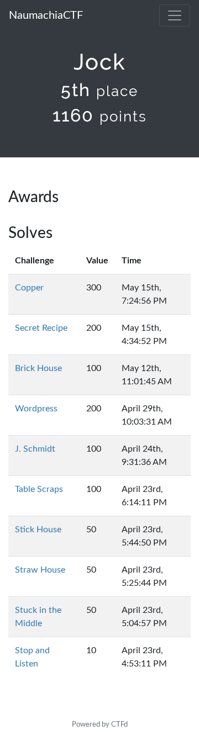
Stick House (38, 529)
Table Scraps (39, 489)
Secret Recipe (41, 328)
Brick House (38, 368)
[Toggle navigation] (174, 15)
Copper (29, 287)
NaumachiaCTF (46, 15)
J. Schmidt (35, 448)
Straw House (40, 569)
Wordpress (36, 408)
